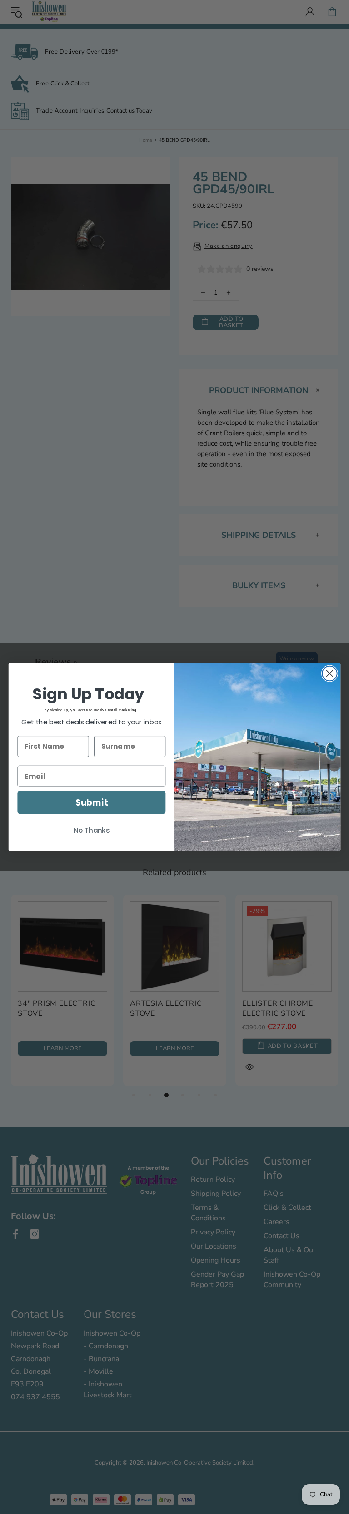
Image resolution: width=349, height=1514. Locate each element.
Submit (91, 802)
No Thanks (92, 831)
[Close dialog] (329, 673)
